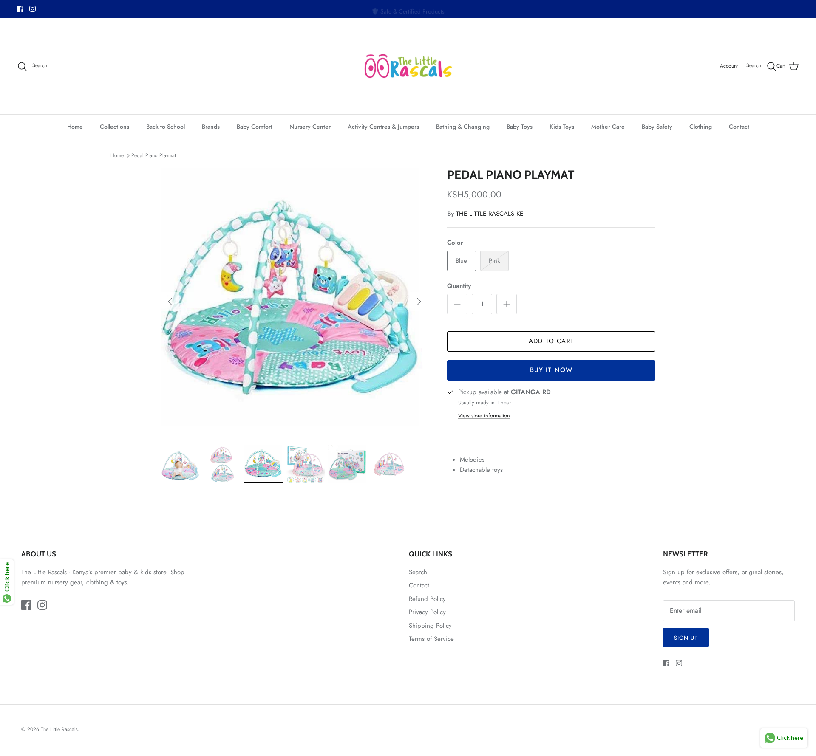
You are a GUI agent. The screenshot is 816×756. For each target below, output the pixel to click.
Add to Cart (551, 341)
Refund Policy (427, 599)
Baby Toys (520, 126)
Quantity (459, 286)
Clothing (700, 126)
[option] (294, 301)
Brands (211, 126)
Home (75, 126)
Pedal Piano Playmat (153, 155)
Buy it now (551, 370)
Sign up (686, 638)
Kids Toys (562, 126)
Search (418, 572)
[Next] (419, 301)
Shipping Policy (430, 625)
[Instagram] (32, 9)
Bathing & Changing (463, 126)
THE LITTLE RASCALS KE (489, 213)
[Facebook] (20, 9)
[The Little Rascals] (408, 66)
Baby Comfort (254, 126)
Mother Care (608, 126)
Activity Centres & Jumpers (383, 126)
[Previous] (170, 301)
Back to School (165, 126)
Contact (739, 126)
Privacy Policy (427, 612)
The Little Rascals (59, 729)
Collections (114, 126)
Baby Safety (657, 126)
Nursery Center (310, 126)
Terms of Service (431, 638)
